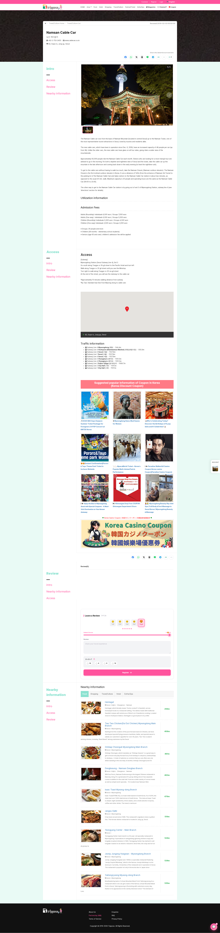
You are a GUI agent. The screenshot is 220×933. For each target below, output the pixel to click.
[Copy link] (158, 57)
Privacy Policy (117, 919)
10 (90, 663)
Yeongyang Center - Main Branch (120, 830)
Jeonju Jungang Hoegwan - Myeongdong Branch (128, 854)
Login (161, 2)
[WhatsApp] (131, 57)
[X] (136, 57)
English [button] (172, 2)
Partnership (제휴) (95, 915)
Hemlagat (109, 702)
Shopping (108, 7)
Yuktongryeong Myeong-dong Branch (122, 875)
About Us (92, 912)
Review (50, 86)
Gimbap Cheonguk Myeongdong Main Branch (126, 747)
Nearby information (58, 93)
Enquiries (115, 912)
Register (154, 2)
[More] (164, 57)
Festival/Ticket (130, 7)
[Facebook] (125, 57)
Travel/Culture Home (56, 23)
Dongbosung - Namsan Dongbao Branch (124, 768)
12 (115, 663)
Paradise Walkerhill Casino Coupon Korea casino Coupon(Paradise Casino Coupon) (158, 469)
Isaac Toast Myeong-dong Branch (121, 789)
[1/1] (87, 129)
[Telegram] (153, 57)
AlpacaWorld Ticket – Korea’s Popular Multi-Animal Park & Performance (126, 469)
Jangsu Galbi (111, 811)
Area (88, 7)
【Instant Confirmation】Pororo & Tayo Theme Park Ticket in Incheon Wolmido (94, 466)
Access (50, 80)
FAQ (113, 915)
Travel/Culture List (74, 23)
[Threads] (142, 57)
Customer (145, 2)
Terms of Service (95, 919)
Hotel (101, 7)
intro (49, 263)
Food (95, 7)
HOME (82, 7)
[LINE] (147, 57)
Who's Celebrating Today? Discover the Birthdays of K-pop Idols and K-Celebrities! (158, 424)
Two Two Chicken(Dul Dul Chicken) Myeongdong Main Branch (130, 724)
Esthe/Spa (140, 7)
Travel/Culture (118, 7)
